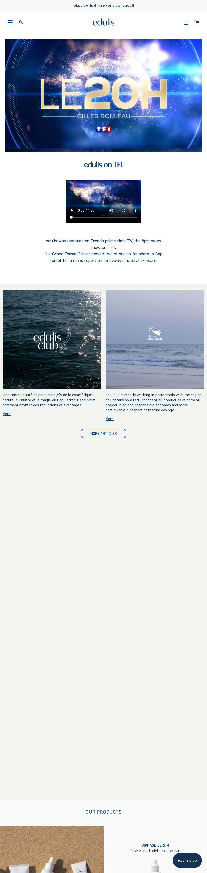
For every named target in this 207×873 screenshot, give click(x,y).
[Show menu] (10, 22)
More (7, 414)
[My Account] (186, 22)
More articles (103, 434)
